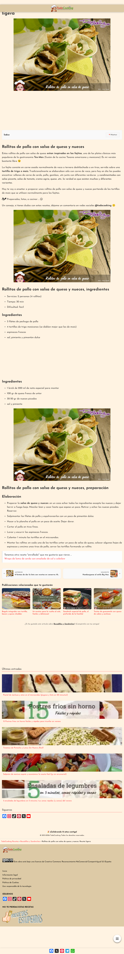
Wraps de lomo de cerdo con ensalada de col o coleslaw (34, 559)
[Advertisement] (62, 111)
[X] (57, 951)
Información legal (10, 875)
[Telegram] (67, 951)
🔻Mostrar (112, 135)
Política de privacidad (11, 879)
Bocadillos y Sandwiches (64, 624)
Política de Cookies (10, 883)
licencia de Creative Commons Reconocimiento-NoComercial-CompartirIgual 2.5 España (73, 862)
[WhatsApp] (73, 951)
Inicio (4, 871)
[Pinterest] (62, 951)
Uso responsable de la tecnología (16, 886)
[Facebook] (51, 951)
